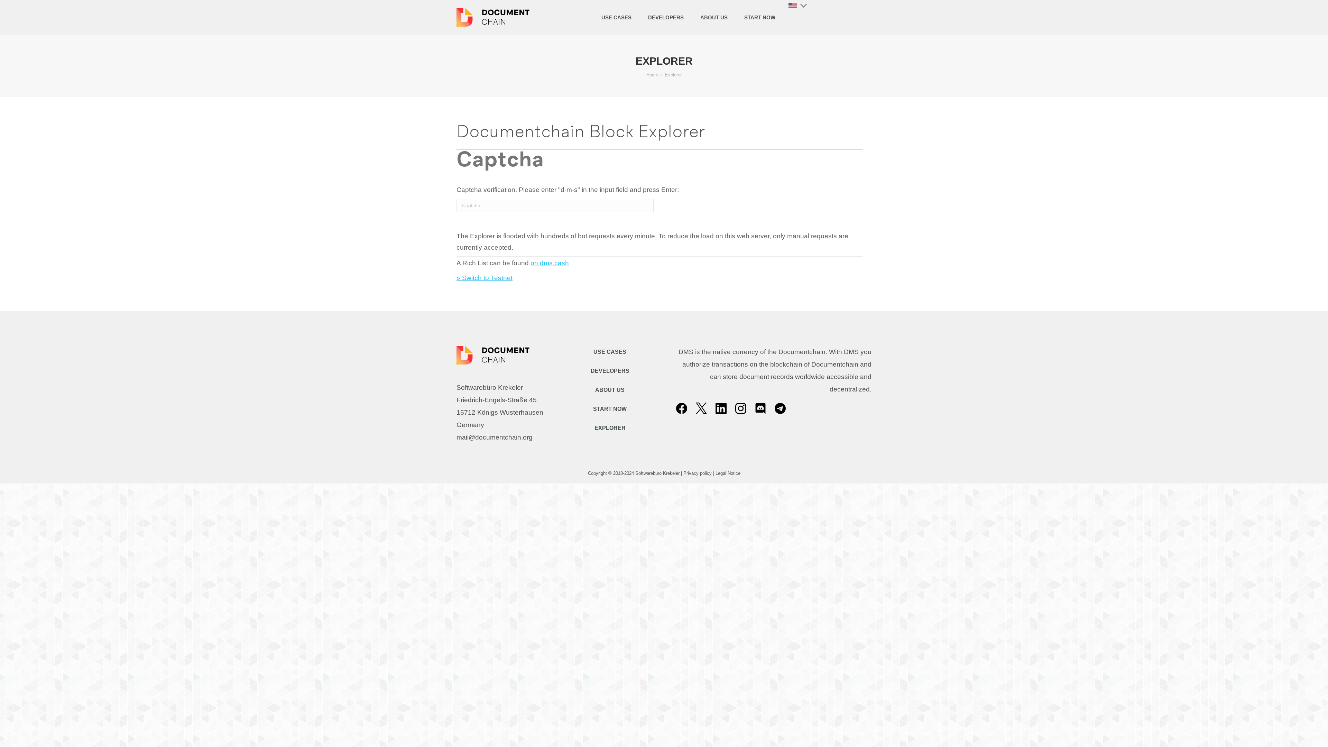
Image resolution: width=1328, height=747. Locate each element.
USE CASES (609, 352)
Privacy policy (697, 473)
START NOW (610, 409)
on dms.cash (550, 263)
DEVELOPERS (610, 371)
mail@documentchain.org (494, 437)
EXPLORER (610, 428)
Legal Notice (728, 473)
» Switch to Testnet (484, 278)
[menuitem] (616, 17)
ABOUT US (610, 390)
